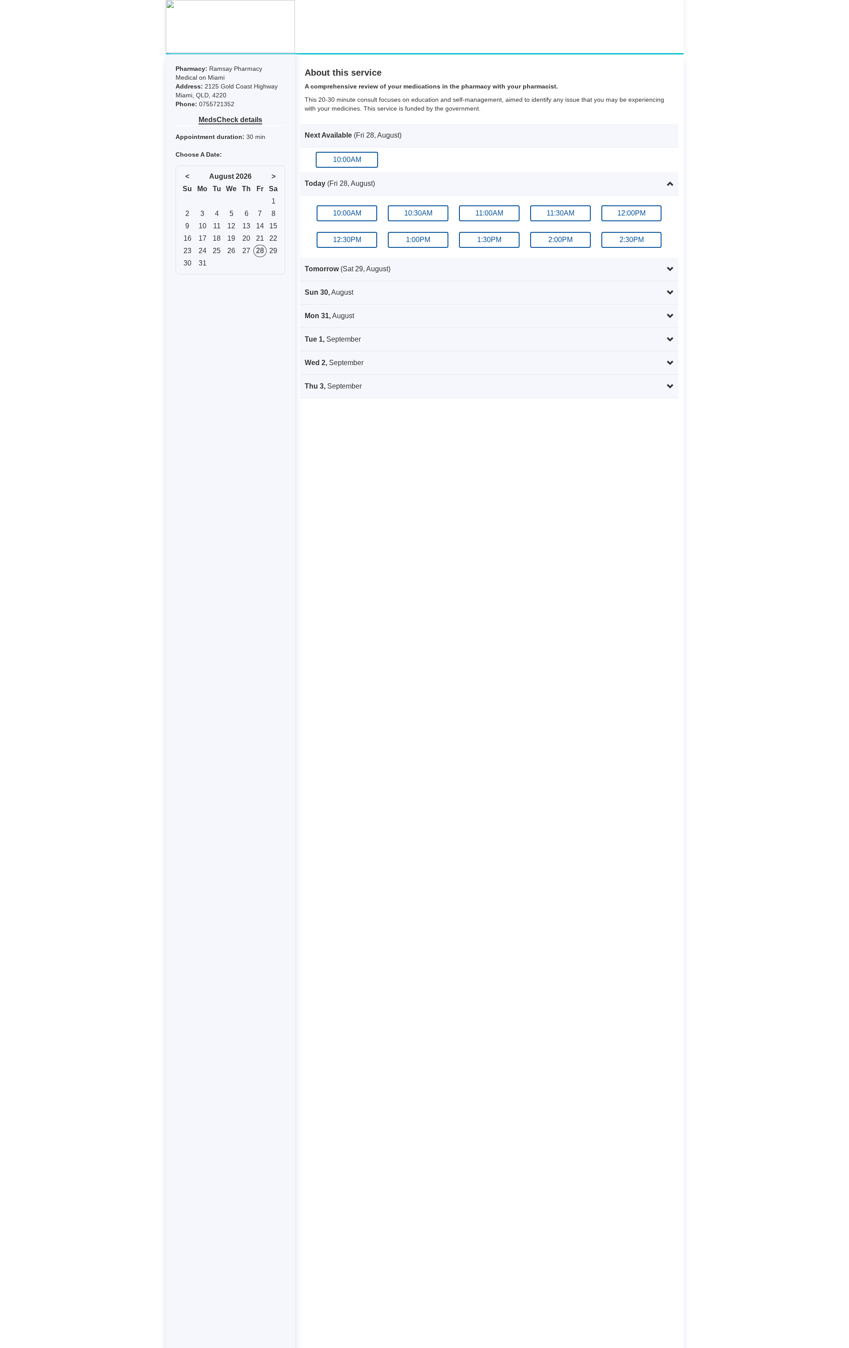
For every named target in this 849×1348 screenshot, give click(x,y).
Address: (190, 86)
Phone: (187, 104)
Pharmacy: (192, 68)
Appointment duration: (211, 136)
